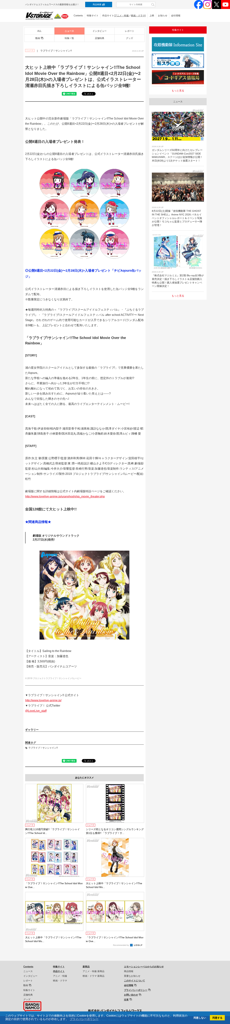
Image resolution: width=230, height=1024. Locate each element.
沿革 (126, 999)
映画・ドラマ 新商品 (93, 976)
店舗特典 (99, 38)
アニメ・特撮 (122, 15)
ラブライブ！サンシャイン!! (43, 747)
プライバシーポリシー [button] (84, 1019)
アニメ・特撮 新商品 (93, 971)
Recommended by (121, 945)
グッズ (129, 38)
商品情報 (128, 971)
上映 (152, 15)
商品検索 (97, 4)
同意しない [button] (200, 1017)
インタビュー (100, 31)
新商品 (86, 966)
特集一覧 (69, 38)
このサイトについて (134, 980)
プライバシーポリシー (135, 990)
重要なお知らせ (132, 976)
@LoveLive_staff (36, 710)
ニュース (69, 31)
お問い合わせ (131, 994)
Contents (78, 15)
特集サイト (92, 15)
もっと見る (178, 90)
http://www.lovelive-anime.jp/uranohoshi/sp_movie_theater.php (65, 496)
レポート (129, 31)
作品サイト (59, 971)
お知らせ (162, 15)
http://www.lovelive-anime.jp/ (43, 700)
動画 (37, 38)
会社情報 (175, 15)
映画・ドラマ (138, 15)
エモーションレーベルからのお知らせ (144, 966)
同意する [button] (217, 1017)
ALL (39, 31)
